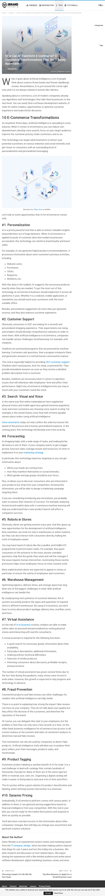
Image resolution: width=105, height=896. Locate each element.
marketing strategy (33, 452)
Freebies (33, 5)
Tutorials (72, 5)
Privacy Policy (44, 886)
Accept (48, 893)
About (4, 886)
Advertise (23, 886)
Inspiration (48, 5)
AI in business (23, 624)
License (33, 886)
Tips (60, 5)
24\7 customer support (58, 362)
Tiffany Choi (61, 71)
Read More (58, 893)
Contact (13, 886)
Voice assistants (10, 422)
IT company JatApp (20, 845)
